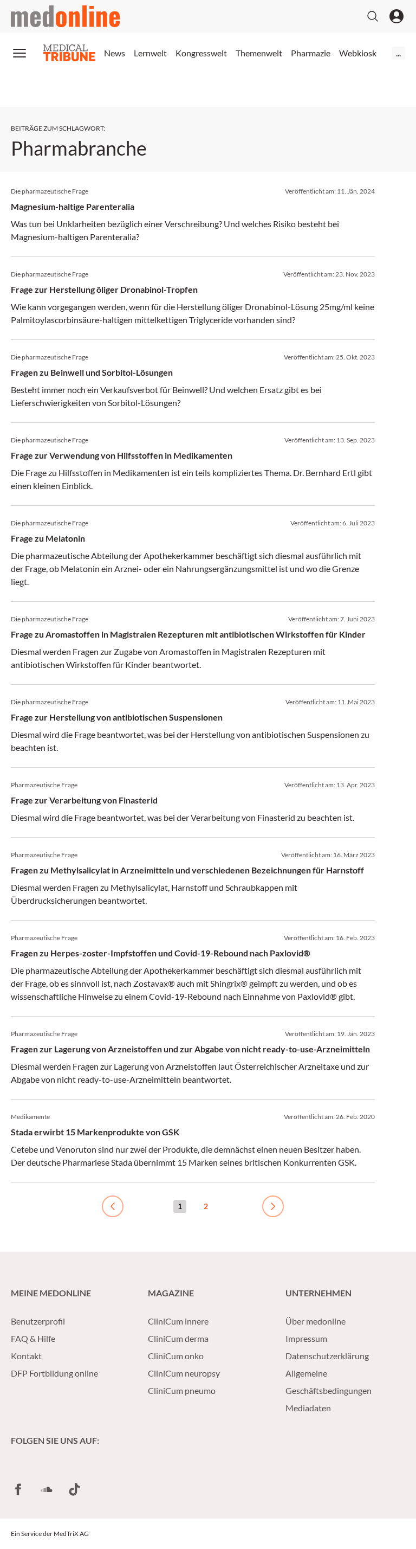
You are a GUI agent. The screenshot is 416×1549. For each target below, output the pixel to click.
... (398, 53)
